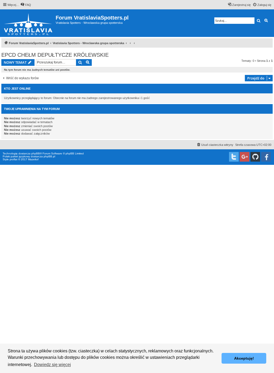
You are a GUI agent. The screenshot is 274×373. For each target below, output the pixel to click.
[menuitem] (25, 5)
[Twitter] (234, 157)
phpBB (35, 153)
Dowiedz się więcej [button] (52, 364)
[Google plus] (244, 157)
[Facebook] (266, 157)
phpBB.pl (49, 156)
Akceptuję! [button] (244, 358)
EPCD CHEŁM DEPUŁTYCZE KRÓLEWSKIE (55, 55)
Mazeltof (33, 159)
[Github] (255, 157)
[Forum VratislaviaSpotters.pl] (28, 23)
